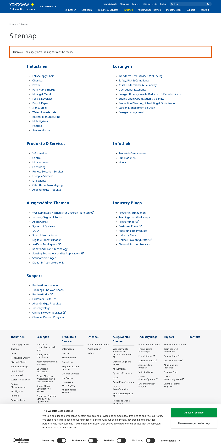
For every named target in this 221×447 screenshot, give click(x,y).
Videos (123, 162)
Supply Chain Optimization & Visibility (141, 98)
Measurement (41, 162)
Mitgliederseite (150, 4)
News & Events (110, 4)
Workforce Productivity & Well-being (140, 76)
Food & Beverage (42, 98)
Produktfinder (127, 222)
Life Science (39, 180)
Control (36, 158)
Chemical (37, 80)
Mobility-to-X (40, 121)
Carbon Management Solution (137, 107)
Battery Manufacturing (46, 117)
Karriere (136, 4)
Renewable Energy (43, 89)
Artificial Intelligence (45, 244)
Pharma (37, 126)
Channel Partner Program (134, 244)
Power (36, 85)
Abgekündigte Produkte (46, 189)
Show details (168, 440)
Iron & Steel (39, 107)
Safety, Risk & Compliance (134, 80)
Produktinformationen (132, 153)
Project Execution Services (48, 171)
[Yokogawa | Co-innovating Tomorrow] (22, 7)
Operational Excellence (132, 89)
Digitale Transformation (46, 240)
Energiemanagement (131, 112)
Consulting (38, 167)
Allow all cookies (194, 412)
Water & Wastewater (45, 112)
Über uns (124, 4)
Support (191, 9)
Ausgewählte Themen (149, 9)
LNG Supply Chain (43, 76)
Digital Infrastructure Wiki (48, 262)
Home (12, 24)
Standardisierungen (44, 258)
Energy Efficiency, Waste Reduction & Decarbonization (151, 94)
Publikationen (127, 158)
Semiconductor (41, 130)
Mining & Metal (41, 94)
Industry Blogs (174, 9)
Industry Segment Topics (47, 217)
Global (163, 4)
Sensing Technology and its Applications (56, 253)
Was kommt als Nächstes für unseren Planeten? (61, 212)
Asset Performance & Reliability (138, 85)
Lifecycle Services (42, 176)
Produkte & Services (107, 9)
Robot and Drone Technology (49, 249)
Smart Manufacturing (45, 235)
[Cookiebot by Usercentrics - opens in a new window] (21, 440)
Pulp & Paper (40, 103)
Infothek (128, 9)
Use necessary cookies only (194, 423)
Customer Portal (129, 226)
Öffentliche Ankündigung (47, 185)
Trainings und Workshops (134, 217)
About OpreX (40, 222)
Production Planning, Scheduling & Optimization (147, 103)
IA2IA (35, 231)
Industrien (70, 9)
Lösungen (86, 9)
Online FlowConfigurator (134, 240)
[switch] (93, 440)
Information (39, 153)
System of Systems (43, 226)
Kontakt (204, 9)
